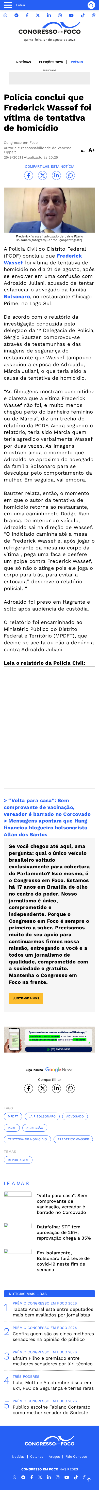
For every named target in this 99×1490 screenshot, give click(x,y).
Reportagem (18, 1160)
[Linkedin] (49, 15)
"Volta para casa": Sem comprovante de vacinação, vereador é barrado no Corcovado (62, 1204)
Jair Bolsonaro (42, 1116)
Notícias (23, 62)
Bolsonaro (17, 296)
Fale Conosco (76, 1456)
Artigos (54, 1456)
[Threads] (93, 15)
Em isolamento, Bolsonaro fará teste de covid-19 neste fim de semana (63, 1261)
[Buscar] (91, 5)
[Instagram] (60, 15)
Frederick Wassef (73, 1139)
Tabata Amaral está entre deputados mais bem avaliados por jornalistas (53, 1312)
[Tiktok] (83, 15)
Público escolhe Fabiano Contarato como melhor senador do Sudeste (51, 1409)
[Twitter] (38, 15)
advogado (75, 1116)
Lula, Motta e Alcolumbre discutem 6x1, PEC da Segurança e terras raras (53, 1385)
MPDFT (13, 1116)
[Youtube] (71, 15)
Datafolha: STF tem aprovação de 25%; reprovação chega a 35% (64, 1232)
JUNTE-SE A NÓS (26, 998)
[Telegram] (16, 15)
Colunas (36, 1456)
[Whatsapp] (5, 15)
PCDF (12, 1128)
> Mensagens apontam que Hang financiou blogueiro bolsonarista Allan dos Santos (45, 827)
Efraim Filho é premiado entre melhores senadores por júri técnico (53, 1360)
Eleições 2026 (51, 62)
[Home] (49, 28)
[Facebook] (27, 15)
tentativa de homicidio (27, 1139)
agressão (34, 1128)
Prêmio (77, 62)
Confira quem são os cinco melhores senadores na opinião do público (53, 1336)
